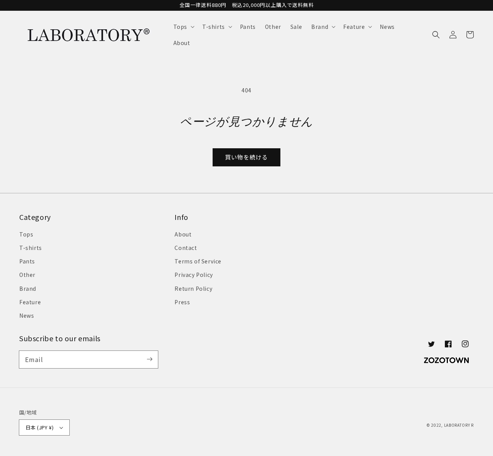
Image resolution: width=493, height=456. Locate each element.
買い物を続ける (246, 157)
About (182, 234)
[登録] (149, 359)
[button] (183, 26)
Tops (26, 234)
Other (27, 274)
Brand (27, 288)
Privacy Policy (193, 274)
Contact (185, 247)
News (26, 315)
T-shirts (30, 247)
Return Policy (193, 288)
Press (182, 302)
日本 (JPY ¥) (39, 427)
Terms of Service (197, 261)
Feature (30, 302)
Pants (27, 261)
